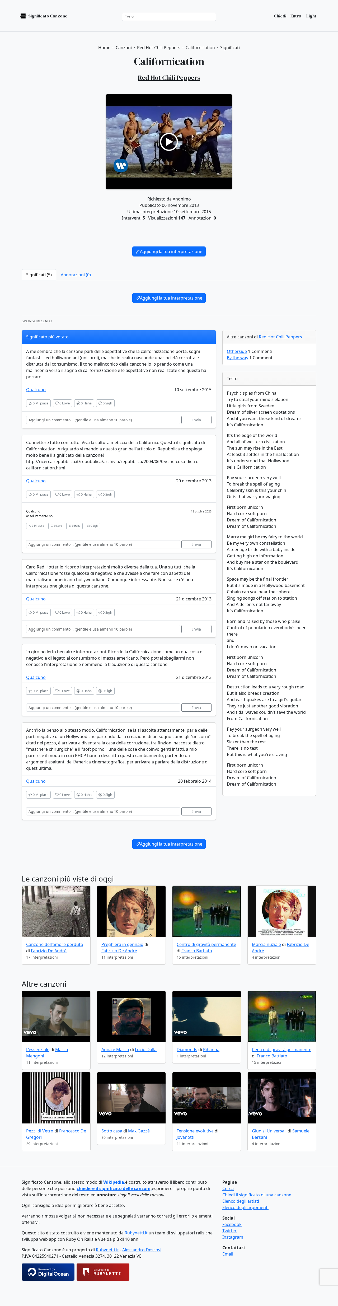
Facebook (232, 1224)
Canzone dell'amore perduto (54, 944)
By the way (237, 358)
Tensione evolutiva (195, 1131)
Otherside (237, 351)
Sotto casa (111, 1131)
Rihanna (211, 1049)
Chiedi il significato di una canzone (256, 1195)
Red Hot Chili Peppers (280, 337)
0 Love (64, 403)
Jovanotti (185, 1137)
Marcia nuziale (266, 944)
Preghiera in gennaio (122, 944)
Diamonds (187, 1049)
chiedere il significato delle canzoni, (114, 1188)
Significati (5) (39, 275)
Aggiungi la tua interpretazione (171, 251)
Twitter (229, 1231)
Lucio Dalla (146, 1049)
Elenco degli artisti (240, 1201)
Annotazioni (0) (76, 275)
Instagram (232, 1237)
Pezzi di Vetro (39, 1131)
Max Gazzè (139, 1131)
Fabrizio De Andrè (49, 951)
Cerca (228, 1188)
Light (311, 16)
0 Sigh (107, 403)
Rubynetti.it (136, 1233)
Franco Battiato (196, 951)
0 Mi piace (40, 403)
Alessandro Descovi (141, 1250)
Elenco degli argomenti (245, 1207)
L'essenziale (37, 1049)
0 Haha (86, 403)
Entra (295, 16)
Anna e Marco (115, 1049)
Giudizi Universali (269, 1131)
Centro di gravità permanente (206, 944)
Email (227, 1254)
